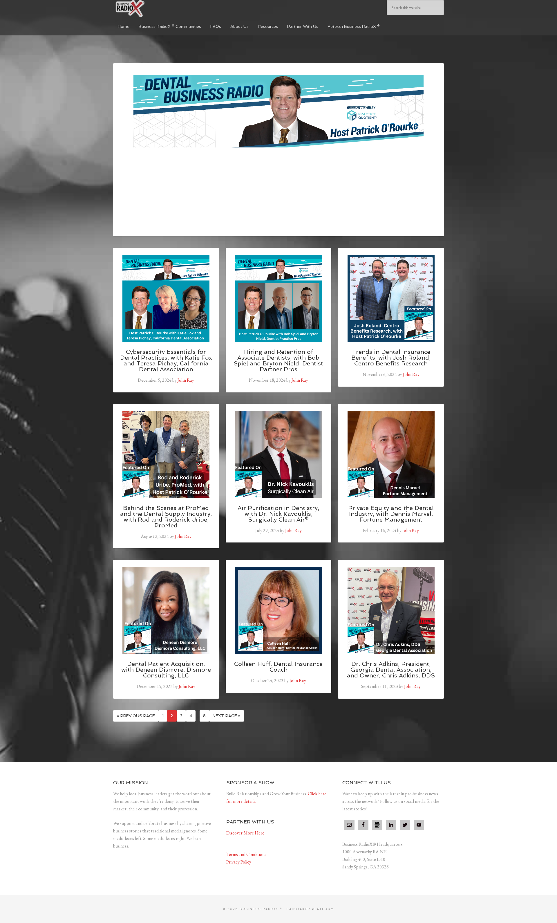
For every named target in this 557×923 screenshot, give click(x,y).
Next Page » (226, 715)
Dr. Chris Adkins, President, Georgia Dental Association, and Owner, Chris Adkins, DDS (391, 669)
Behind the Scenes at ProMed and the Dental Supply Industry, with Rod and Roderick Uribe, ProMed (166, 516)
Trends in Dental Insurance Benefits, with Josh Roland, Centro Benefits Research (391, 357)
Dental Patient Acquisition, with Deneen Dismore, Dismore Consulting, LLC (166, 669)
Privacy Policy (238, 862)
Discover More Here (245, 833)
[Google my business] (377, 825)
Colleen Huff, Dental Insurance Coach (278, 666)
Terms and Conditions (246, 854)
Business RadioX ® (156, 8)
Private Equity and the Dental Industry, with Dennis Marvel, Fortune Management (391, 513)
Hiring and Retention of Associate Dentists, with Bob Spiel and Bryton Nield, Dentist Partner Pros (278, 360)
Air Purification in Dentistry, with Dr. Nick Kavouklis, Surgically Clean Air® (278, 513)
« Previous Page (136, 715)
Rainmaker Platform (310, 909)
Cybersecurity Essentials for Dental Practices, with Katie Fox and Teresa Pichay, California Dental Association (166, 360)
